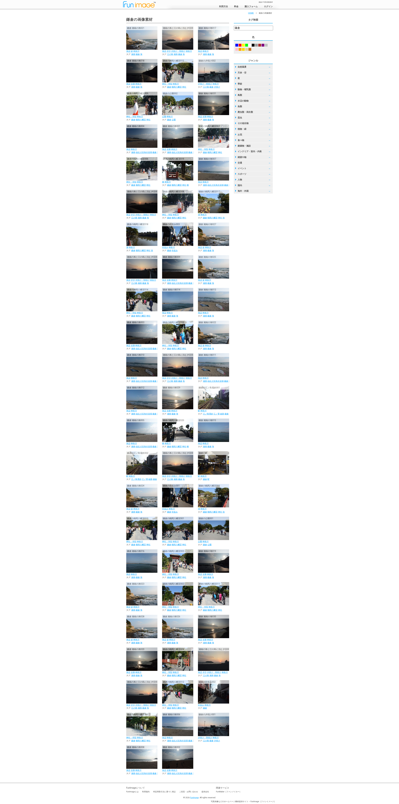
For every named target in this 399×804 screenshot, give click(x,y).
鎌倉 (138, 54)
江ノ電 (217, 414)
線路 (222, 414)
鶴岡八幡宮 (177, 87)
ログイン (268, 6)
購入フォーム (251, 6)
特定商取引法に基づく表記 (164, 792)
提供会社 (205, 792)
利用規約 (146, 792)
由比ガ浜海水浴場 (144, 152)
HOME (251, 13)
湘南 (133, 54)
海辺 (128, 51)
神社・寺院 (167, 84)
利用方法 (223, 6)
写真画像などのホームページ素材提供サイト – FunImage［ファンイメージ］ (243, 801)
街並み (165, 247)
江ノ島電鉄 (208, 414)
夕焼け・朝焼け (178, 51)
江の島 (170, 54)
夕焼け (217, 87)
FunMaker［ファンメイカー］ (228, 792)
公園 (164, 116)
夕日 (169, 51)
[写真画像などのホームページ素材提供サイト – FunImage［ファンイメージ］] (144, 5)
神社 (184, 87)
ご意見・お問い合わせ (188, 792)
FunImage (194, 798)
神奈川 (136, 51)
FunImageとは (132, 792)
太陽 (133, 84)
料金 (236, 6)
